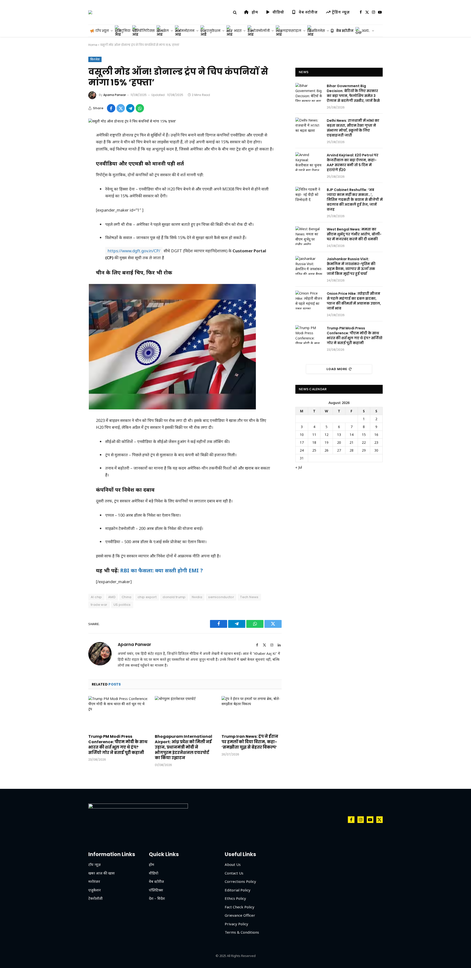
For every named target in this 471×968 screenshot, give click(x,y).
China (126, 597)
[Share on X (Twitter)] (121, 108)
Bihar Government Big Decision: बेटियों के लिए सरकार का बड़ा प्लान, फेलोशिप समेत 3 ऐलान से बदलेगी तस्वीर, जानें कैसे (353, 93)
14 (351, 434)
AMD (112, 597)
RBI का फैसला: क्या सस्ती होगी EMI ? (161, 570)
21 (351, 442)
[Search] (235, 12)
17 (302, 442)
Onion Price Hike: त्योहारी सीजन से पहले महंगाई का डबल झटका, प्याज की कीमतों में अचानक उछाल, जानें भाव (354, 301)
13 (339, 434)
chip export (147, 597)
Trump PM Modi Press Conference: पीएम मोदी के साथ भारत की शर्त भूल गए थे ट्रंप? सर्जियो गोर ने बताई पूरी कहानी (117, 744)
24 (302, 450)
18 (314, 442)
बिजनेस (95, 59)
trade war (99, 604)
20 (339, 442)
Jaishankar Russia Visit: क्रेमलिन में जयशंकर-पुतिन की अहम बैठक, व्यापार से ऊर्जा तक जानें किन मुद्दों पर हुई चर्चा (351, 266)
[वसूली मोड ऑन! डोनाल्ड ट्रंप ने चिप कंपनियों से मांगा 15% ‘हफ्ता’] (132, 121)
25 (314, 450)
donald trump (174, 597)
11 (314, 434)
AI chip (96, 597)
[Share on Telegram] (130, 108)
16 (376, 434)
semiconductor (221, 597)
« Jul (298, 467)
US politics (122, 604)
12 (326, 434)
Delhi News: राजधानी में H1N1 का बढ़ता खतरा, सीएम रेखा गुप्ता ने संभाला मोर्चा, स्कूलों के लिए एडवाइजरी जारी (353, 128)
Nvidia (197, 597)
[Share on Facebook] (111, 108)
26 (326, 450)
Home (92, 45)
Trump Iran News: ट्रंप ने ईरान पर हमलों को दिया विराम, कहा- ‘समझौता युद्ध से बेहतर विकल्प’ (250, 742)
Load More (337, 369)
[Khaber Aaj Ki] (90, 12)
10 (302, 434)
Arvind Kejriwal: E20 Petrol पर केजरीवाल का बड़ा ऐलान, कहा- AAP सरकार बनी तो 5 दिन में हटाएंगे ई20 (352, 162)
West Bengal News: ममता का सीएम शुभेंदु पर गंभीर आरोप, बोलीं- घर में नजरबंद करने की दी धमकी (354, 234)
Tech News (249, 597)
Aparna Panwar (114, 95)
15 (364, 434)
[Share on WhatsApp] (140, 108)
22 (364, 442)
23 (376, 442)
